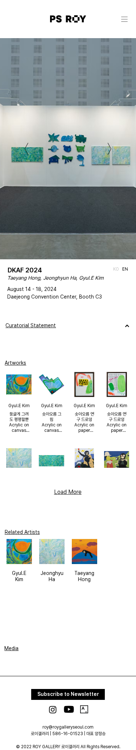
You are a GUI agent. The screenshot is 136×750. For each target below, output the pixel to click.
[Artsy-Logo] (84, 709)
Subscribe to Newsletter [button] (68, 694)
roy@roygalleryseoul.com (68, 727)
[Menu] (125, 19)
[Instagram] (53, 709)
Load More (68, 491)
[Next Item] (109, 149)
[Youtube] (69, 709)
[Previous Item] (26, 149)
